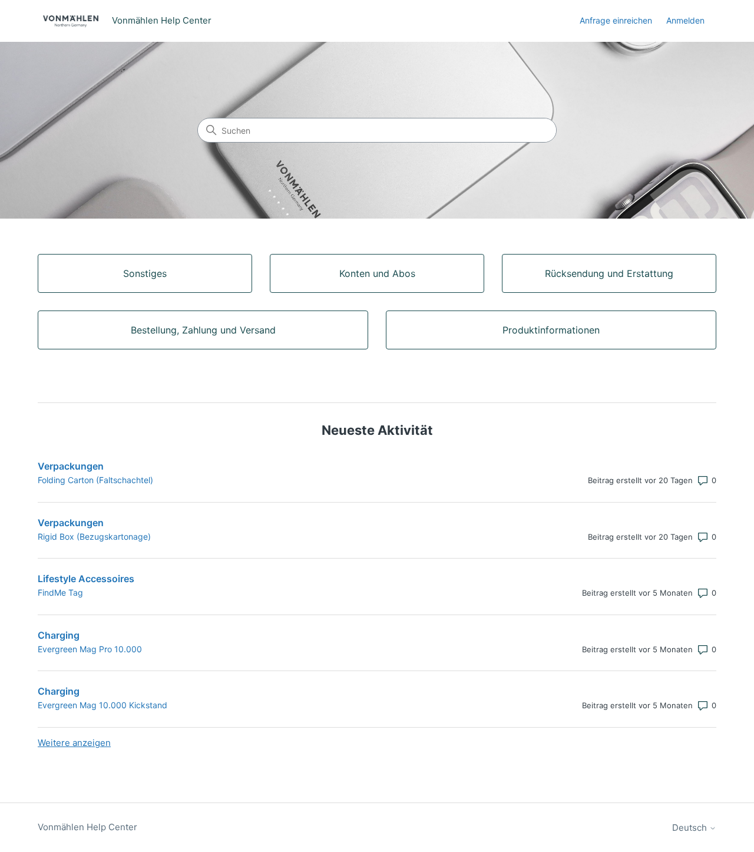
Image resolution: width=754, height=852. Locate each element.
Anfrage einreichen (616, 20)
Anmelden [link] (685, 20)
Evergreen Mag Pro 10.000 (90, 649)
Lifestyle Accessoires (86, 578)
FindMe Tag (60, 592)
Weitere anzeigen (74, 742)
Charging (59, 635)
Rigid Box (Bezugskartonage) (94, 536)
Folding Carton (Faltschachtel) (95, 480)
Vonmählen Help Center (87, 827)
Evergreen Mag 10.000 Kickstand (102, 705)
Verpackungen (71, 466)
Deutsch (690, 828)
